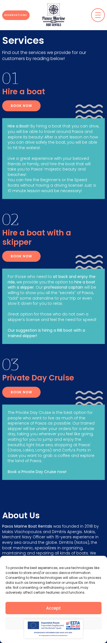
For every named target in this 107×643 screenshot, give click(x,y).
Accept (53, 608)
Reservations (15, 15)
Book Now (21, 105)
